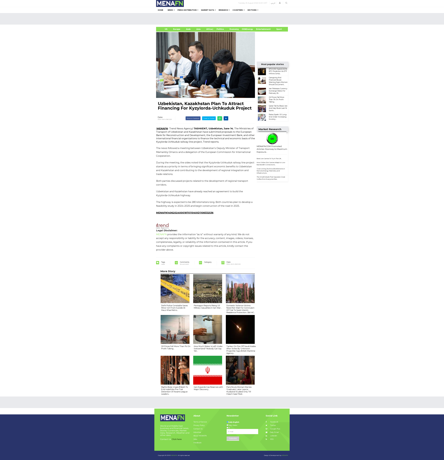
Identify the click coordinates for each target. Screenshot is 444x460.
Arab (188, 29)
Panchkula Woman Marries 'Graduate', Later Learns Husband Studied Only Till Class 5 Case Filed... (238, 390)
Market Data (207, 10)
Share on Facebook (193, 118)
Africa (208, 29)
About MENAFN (200, 436)
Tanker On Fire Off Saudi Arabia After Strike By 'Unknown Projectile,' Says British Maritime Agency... (241, 349)
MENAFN (162, 128)
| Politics (220, 29)
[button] (280, 3)
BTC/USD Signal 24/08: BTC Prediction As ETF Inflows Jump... (278, 71)
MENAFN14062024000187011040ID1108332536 (184, 212)
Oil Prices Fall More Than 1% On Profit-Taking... (276, 99)
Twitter (273, 425)
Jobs (195, 439)
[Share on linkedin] (226, 118)
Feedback (197, 443)
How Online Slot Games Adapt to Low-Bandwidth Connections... (271, 164)
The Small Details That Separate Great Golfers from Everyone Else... (271, 178)
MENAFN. (174, 455)
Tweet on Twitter (209, 118)
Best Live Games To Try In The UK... (269, 158)
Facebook (274, 422)
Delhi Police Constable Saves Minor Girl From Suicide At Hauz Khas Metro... (174, 307)
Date (160, 117)
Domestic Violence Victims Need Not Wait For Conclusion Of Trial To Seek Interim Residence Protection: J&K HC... (240, 309)
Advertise (197, 432)
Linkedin (273, 436)
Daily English (233, 422)
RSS (272, 439)
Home (160, 10)
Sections (252, 10)
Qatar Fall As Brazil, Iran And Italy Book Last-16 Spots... (278, 108)
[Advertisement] (223, 19)
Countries (238, 10)
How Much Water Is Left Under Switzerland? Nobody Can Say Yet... (208, 348)
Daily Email (274, 432)
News (170, 10)
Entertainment (259, 29)
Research (223, 10)
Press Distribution (187, 10)
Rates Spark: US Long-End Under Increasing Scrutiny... (278, 116)
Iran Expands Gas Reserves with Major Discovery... (208, 388)
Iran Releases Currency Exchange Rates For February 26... (278, 91)
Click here (177, 439)
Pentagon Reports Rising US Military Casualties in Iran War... (208, 306)
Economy (234, 29)
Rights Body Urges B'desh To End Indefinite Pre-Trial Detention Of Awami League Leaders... (174, 390)
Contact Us (197, 429)
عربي (273, 3)
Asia (198, 29)
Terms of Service (200, 422)
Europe (176, 29)
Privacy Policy (199, 425)
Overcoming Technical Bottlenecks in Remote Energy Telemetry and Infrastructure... (271, 171)
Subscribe (233, 438)
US (163, 29)
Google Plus (275, 429)
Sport (277, 29)
